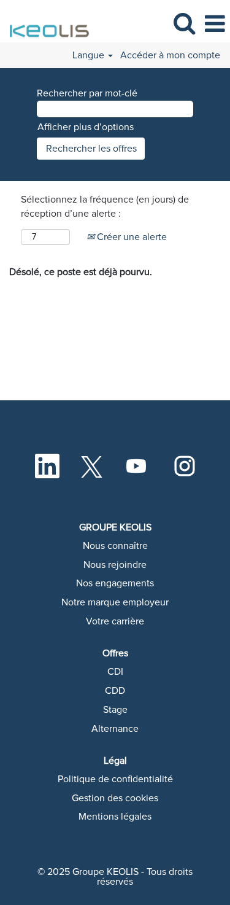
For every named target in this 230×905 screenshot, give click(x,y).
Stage (115, 709)
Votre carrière (115, 621)
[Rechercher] (184, 23)
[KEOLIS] (46, 23)
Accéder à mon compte (170, 55)
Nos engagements (115, 583)
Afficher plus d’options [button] (85, 127)
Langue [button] (89, 55)
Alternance (115, 728)
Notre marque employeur (115, 602)
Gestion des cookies (115, 798)
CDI (115, 671)
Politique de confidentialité (115, 779)
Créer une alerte (130, 237)
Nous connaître (115, 545)
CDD (115, 690)
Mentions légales (115, 816)
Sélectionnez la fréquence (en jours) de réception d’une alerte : (105, 206)
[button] (214, 24)
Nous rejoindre (115, 564)
